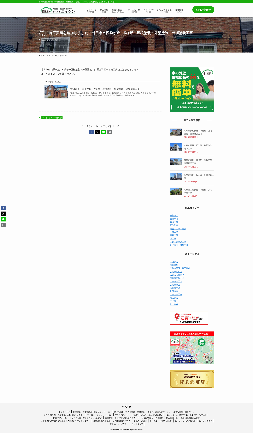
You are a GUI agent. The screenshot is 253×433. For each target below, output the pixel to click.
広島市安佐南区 (177, 274)
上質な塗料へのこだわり (183, 411)
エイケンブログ (205, 420)
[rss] (130, 406)
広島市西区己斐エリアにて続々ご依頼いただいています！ (65, 420)
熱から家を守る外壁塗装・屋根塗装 (129, 411)
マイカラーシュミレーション (99, 414)
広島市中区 (175, 287)
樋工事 (173, 238)
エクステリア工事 (178, 241)
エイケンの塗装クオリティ (159, 411)
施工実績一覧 (172, 417)
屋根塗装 (174, 218)
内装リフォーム (60, 417)
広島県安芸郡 (176, 294)
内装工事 (174, 234)
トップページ (64, 411)
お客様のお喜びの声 (121, 420)
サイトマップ (137, 423)
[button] (91, 132)
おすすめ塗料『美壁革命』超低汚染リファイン (64, 414)
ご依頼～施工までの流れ (151, 414)
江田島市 (174, 261)
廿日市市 (174, 291)
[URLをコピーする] (109, 132)
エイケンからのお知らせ (51, 40)
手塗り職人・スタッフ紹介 (126, 414)
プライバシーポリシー (119, 423)
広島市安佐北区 (177, 277)
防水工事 (174, 221)
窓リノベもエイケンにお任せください (86, 417)
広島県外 (174, 264)
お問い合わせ (166, 420)
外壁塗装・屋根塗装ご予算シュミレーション (92, 411)
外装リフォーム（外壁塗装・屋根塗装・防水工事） (187, 414)
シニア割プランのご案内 (152, 417)
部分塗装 (174, 225)
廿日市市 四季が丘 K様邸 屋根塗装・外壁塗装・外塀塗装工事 (107, 88)
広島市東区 (175, 284)
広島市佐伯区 (176, 271)
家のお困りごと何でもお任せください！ (122, 417)
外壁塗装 (174, 215)
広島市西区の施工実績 (180, 268)
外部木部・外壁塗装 (179, 244)
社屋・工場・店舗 (178, 228)
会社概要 (153, 420)
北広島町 (174, 304)
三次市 (173, 300)
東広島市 (174, 297)
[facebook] (123, 406)
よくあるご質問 (140, 420)
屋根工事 (174, 231)
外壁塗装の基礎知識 (101, 420)
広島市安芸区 (176, 281)
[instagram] (126, 406)
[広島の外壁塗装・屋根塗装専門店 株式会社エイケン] (58, 10)
